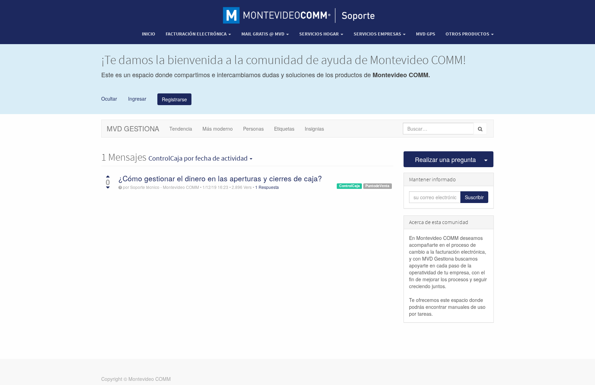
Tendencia (180, 128)
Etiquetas (284, 128)
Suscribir (474, 197)
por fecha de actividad (198, 158)
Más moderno (217, 128)
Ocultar (109, 98)
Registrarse (174, 99)
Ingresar (136, 98)
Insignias (314, 128)
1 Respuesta (267, 187)
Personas (253, 128)
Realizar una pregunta (445, 159)
